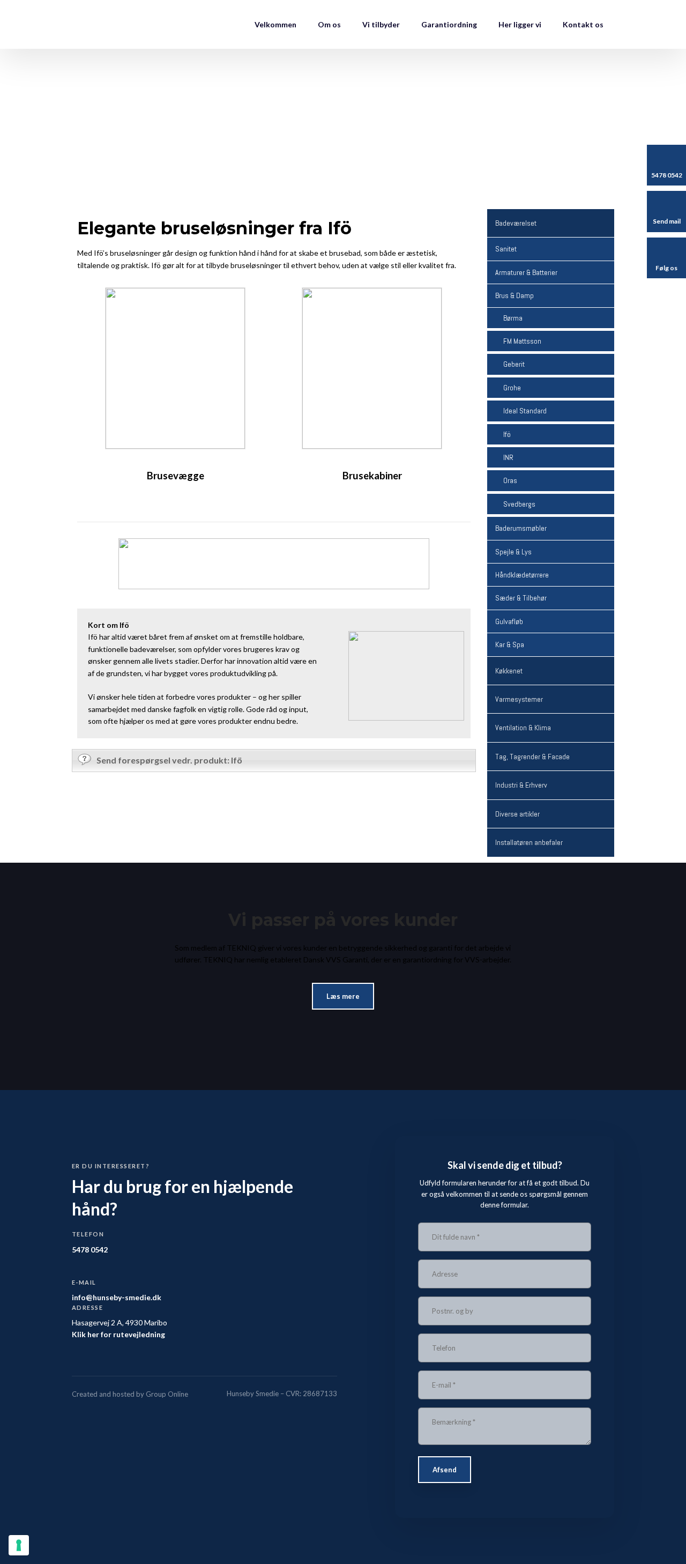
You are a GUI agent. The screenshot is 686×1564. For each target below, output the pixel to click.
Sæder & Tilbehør (521, 598)
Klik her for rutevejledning (118, 1334)
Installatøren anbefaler (529, 842)
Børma (513, 318)
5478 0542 (90, 1249)
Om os (329, 24)
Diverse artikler (517, 814)
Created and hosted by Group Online (130, 1394)
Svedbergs (519, 504)
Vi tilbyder (381, 24)
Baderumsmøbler (521, 528)
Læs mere (343, 996)
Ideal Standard (525, 411)
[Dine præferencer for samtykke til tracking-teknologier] (19, 1545)
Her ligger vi (519, 24)
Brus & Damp (514, 295)
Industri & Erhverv (521, 785)
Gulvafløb (509, 621)
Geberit (514, 364)
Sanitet (506, 249)
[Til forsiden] (121, 24)
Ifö (507, 434)
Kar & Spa (509, 644)
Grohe (512, 387)
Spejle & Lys (513, 552)
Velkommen (275, 24)
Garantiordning (449, 24)
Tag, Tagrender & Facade (532, 756)
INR (508, 457)
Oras (510, 480)
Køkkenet (509, 671)
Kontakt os (583, 24)
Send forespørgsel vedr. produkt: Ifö (169, 760)
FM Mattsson (522, 341)
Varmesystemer (519, 699)
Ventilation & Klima (523, 727)
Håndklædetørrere (522, 575)
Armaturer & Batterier (526, 272)
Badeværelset (515, 223)
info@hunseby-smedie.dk (116, 1297)
